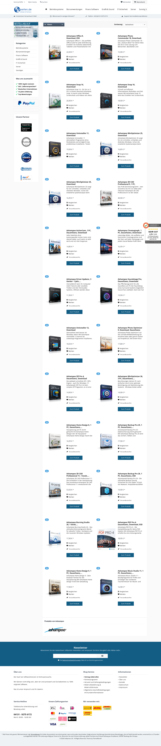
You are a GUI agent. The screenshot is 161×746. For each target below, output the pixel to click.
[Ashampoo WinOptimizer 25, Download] (106, 150)
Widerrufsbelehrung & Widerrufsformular (92, 686)
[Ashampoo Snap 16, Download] (106, 102)
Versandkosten (35, 734)
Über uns (122, 679)
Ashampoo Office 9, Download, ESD (74, 37)
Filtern (49, 24)
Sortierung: (118, 24)
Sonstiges (19, 70)
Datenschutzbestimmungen (71, 660)
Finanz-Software (22, 55)
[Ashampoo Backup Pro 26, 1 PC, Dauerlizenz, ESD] (106, 491)
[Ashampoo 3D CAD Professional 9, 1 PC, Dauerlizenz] (106, 199)
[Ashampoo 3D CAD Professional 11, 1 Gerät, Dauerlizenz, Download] (55, 491)
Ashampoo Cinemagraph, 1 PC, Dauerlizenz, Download (130, 231)
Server (18, 67)
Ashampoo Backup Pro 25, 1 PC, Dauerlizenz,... (130, 426)
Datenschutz (123, 685)
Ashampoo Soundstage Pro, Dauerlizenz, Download (130, 280)
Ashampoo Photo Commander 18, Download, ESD (130, 37)
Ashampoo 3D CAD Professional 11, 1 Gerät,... (77, 475)
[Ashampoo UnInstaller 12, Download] (55, 345)
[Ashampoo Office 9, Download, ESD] (55, 53)
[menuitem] (139, 2)
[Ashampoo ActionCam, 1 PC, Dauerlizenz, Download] (55, 248)
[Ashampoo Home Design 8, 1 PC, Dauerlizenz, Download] (55, 442)
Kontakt (122, 682)
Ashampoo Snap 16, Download (126, 86)
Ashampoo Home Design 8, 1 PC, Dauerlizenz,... (78, 426)
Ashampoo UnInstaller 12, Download (77, 329)
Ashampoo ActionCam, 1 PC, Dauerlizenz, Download (78, 231)
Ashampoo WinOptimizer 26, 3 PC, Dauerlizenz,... (130, 377)
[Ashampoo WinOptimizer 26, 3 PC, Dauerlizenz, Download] (106, 393)
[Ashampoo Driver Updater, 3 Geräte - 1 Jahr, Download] (55, 296)
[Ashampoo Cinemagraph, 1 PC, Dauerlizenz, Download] (106, 248)
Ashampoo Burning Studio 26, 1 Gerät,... (78, 523)
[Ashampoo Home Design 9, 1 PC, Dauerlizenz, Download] (55, 588)
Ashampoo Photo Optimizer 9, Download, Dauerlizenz (130, 329)
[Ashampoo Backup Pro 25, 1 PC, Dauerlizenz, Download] (106, 442)
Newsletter (123, 677)
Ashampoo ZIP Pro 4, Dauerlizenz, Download (76, 377)
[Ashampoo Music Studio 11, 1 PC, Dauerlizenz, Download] (106, 588)
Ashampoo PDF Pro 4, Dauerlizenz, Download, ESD (130, 523)
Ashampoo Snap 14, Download (75, 86)
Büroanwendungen (23, 52)
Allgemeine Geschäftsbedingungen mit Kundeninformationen (97, 691)
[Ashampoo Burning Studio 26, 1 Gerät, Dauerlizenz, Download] (55, 539)
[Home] (46, 9)
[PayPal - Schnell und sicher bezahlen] (26, 103)
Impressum (123, 687)
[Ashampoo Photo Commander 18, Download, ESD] (106, 53)
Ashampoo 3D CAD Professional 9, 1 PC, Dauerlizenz (126, 183)
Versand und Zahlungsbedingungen (97, 682)
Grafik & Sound (21, 59)
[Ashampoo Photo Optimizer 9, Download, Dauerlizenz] (106, 345)
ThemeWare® (97, 738)
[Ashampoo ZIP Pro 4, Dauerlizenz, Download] (55, 393)
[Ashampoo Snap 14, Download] (55, 102)
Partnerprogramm (91, 679)
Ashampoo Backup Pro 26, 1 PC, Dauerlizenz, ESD (130, 475)
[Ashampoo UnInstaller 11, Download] (55, 150)
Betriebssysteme (22, 48)
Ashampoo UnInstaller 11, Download (77, 134)
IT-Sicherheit (20, 63)
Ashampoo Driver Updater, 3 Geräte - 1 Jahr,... (78, 280)
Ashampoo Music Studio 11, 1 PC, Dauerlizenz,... (130, 572)
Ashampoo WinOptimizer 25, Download (130, 134)
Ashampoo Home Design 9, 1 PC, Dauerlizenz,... (78, 572)
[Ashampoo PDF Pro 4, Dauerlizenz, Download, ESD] (106, 539)
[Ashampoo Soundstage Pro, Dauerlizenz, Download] (106, 296)
